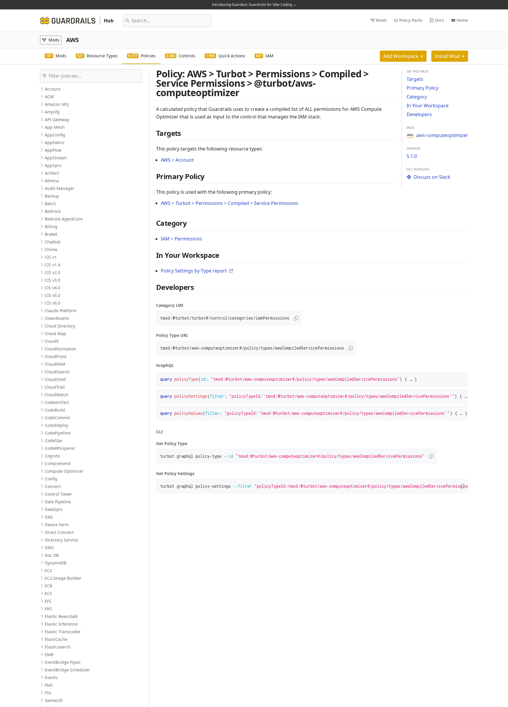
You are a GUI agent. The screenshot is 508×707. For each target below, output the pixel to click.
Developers (419, 114)
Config (51, 479)
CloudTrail (55, 387)
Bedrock (53, 211)
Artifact (52, 173)
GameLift (53, 700)
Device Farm (57, 524)
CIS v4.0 (52, 287)
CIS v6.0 (52, 303)
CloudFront (55, 356)
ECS (48, 593)
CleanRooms (57, 318)
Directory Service (61, 540)
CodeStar (54, 440)
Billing (51, 226)
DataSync (54, 509)
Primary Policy (422, 88)
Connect (53, 486)
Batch (50, 203)
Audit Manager (59, 188)
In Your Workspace (428, 105)
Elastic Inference (61, 624)
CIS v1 (51, 257)
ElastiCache (56, 639)
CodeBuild (55, 410)
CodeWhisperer (60, 448)
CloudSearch (57, 372)
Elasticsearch (58, 647)
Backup (52, 196)
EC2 (48, 570)
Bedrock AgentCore (64, 219)
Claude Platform (60, 310)
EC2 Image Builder (63, 578)
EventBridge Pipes (63, 662)
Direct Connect (59, 532)
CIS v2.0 (52, 272)
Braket (51, 234)
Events (51, 677)
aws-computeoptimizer (442, 135)
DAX (49, 517)
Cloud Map (55, 333)
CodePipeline (58, 433)
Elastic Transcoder (63, 631)
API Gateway (57, 119)
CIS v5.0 (52, 295)
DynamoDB (55, 563)
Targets (415, 79)
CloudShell (55, 379)
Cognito (52, 456)
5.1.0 (412, 156)
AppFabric (55, 142)
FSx (48, 693)
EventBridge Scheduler (67, 670)
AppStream (56, 158)
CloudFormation (60, 349)
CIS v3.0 (52, 280)
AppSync (53, 165)
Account (53, 89)
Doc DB (52, 555)
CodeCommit (57, 417)
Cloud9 (52, 341)
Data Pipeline (58, 501)
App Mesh (55, 127)
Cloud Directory (60, 326)
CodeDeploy (56, 425)
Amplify (52, 112)
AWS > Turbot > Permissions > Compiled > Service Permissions (229, 203)
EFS (48, 601)
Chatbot (52, 242)
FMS (49, 685)
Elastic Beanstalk (61, 616)
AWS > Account (177, 160)
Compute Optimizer (64, 471)
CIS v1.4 (52, 265)
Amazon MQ (57, 104)
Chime (51, 249)
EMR (49, 654)
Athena (52, 180)
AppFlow (53, 150)
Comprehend (58, 463)
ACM (49, 96)
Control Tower (58, 494)
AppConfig (55, 135)
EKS (48, 608)
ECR (48, 586)
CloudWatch (56, 394)
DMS (49, 547)
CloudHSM (55, 364)
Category (417, 96)
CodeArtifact (57, 402)
